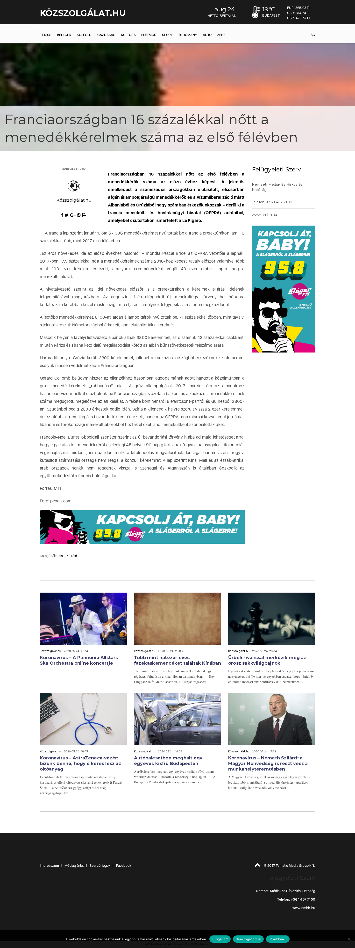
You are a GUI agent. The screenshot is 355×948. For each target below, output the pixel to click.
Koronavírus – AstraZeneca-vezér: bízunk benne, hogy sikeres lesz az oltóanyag (80, 763)
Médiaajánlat (74, 865)
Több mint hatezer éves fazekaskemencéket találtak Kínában (177, 660)
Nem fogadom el (248, 939)
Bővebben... (278, 939)
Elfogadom (220, 939)
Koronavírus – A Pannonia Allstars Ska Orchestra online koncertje (79, 660)
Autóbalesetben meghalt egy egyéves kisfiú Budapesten (168, 760)
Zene (221, 35)
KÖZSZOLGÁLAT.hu (83, 13)
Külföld (84, 35)
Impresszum (49, 865)
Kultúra (128, 35)
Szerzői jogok (100, 865)
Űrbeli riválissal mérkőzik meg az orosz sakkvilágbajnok (267, 660)
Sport (167, 35)
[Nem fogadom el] (349, 939)
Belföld (64, 35)
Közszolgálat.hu (74, 200)
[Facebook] (62, 215)
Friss (46, 35)
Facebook (123, 865)
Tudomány (187, 35)
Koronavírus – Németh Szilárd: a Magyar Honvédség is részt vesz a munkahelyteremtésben (268, 763)
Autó (207, 35)
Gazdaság (106, 35)
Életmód (148, 35)
